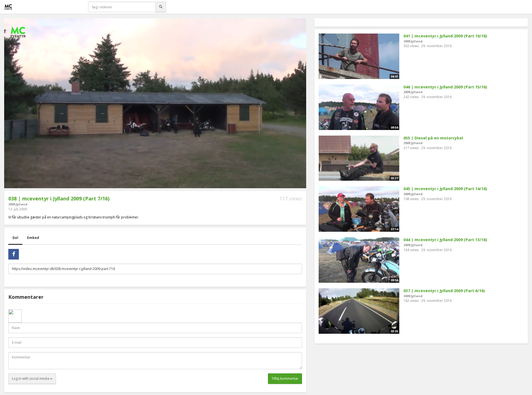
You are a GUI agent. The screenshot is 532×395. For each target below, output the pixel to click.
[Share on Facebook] (13, 254)
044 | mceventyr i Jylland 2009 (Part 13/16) (445, 239)
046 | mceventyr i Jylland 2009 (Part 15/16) (445, 87)
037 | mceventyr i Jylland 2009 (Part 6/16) (444, 290)
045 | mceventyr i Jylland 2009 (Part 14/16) (445, 188)
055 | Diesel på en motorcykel (433, 138)
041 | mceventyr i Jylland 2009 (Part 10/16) (445, 36)
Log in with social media (31, 378)
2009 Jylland (17, 204)
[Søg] (160, 7)
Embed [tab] (33, 237)
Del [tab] (15, 237)
